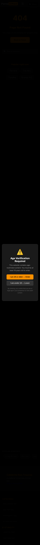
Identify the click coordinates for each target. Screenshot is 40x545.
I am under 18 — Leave (20, 283)
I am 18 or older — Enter (20, 277)
